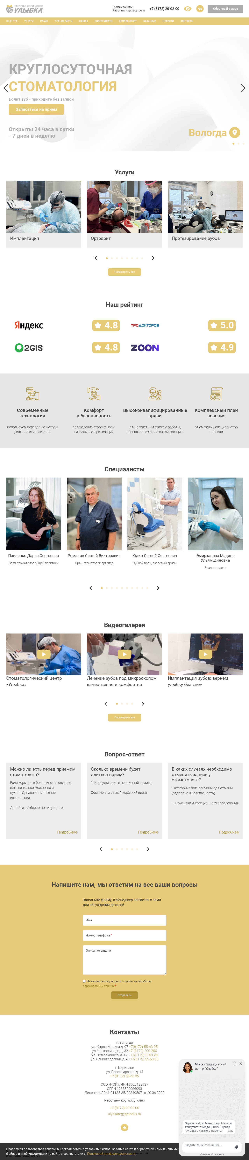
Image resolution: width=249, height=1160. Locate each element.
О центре (12, 21)
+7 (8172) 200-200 (143, 1051)
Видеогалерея (103, 21)
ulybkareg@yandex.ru (124, 1114)
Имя (89, 920)
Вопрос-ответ (128, 21)
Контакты (187, 21)
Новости (168, 21)
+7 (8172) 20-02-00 (164, 9)
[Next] (242, 88)
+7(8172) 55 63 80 (144, 1059)
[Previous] (7, 88)
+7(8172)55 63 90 (144, 1055)
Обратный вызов (225, 8)
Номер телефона (98, 935)
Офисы (83, 21)
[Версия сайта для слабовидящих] (188, 9)
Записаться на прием (36, 109)
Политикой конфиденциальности (111, 1154)
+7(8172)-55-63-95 (143, 1047)
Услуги (28, 21)
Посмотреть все (124, 271)
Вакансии (149, 21)
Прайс (44, 21)
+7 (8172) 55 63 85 (124, 1076)
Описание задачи (98, 950)
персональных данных (98, 986)
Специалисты (63, 21)
